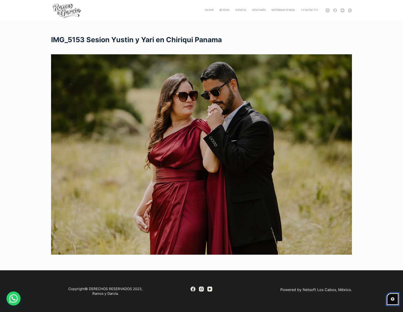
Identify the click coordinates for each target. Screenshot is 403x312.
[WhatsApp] (350, 10)
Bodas (224, 10)
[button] (14, 298)
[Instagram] (328, 10)
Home (209, 10)
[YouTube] (342, 10)
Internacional (283, 10)
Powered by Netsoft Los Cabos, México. (316, 289)
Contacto (309, 10)
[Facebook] (335, 10)
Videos (240, 10)
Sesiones (259, 10)
